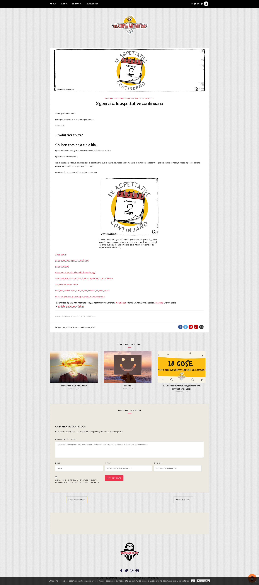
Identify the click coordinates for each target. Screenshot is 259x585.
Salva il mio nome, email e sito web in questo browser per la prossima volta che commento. (77, 481)
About (53, 4)
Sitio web (158, 463)
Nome (58, 463)
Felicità (127, 385)
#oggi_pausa (60, 254)
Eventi (64, 4)
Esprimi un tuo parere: (65, 439)
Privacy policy (203, 581)
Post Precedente (77, 500)
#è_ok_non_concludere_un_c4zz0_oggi (71, 260)
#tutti (93, 327)
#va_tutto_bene (62, 266)
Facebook (158, 302)
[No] (255, 581)
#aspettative (60, 284)
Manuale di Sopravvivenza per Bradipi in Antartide (129, 98)
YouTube (61, 306)
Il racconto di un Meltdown (74, 385)
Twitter (81, 306)
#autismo (76, 327)
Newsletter (92, 4)
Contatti (77, 4)
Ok (193, 581)
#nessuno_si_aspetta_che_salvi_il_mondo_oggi (75, 272)
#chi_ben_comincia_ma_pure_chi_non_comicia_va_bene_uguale (82, 290)
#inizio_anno (72, 284)
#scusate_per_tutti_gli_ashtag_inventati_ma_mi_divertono (80, 296)
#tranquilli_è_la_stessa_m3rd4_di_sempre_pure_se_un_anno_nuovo (84, 278)
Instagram (71, 306)
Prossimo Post (183, 500)
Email (108, 463)
